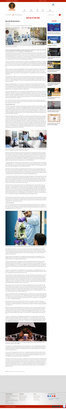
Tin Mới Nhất (54, 21)
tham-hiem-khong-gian (21, 371)
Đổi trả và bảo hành (22, 398)
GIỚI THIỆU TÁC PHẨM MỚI (52, 45)
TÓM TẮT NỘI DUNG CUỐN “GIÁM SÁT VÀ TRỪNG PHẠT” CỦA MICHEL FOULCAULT (53, 84)
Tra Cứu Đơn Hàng (49, 11)
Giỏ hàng (53, 5)
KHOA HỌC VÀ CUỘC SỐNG (33, 18)
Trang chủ (24, 11)
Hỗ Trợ (42, 11)
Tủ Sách (37, 11)
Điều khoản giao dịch (36, 397)
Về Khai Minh (31, 11)
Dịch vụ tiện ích (35, 398)
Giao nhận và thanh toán (23, 397)
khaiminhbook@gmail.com (18, 14)
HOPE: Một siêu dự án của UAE (13, 371)
